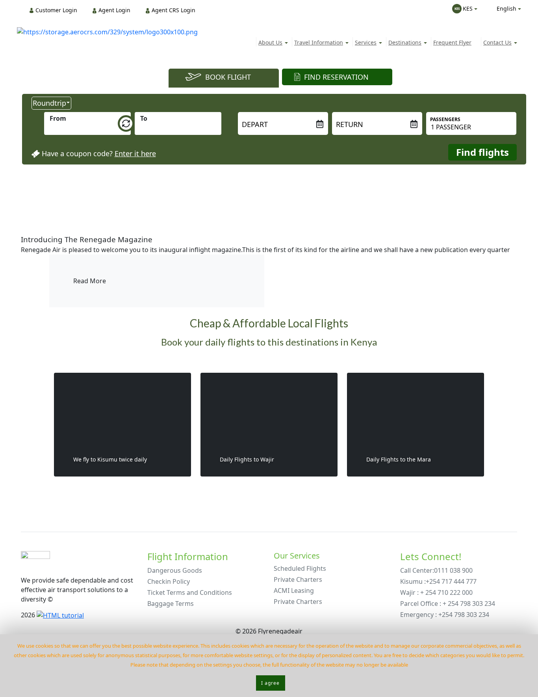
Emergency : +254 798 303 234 (444, 614)
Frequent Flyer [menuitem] (452, 42)
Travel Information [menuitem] (318, 42)
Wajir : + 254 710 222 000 (436, 592)
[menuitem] (56, 10)
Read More (89, 281)
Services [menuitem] (366, 42)
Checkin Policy (168, 581)
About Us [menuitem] (270, 42)
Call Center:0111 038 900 (436, 570)
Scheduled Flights (300, 568)
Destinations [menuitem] (404, 42)
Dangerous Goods (174, 570)
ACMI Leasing (294, 590)
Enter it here (135, 153)
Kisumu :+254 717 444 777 (438, 581)
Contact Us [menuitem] (497, 42)
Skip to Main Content (271, 3)
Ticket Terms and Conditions (189, 592)
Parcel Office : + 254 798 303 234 (447, 603)
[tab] (224, 78)
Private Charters (298, 579)
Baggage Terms (170, 603)
